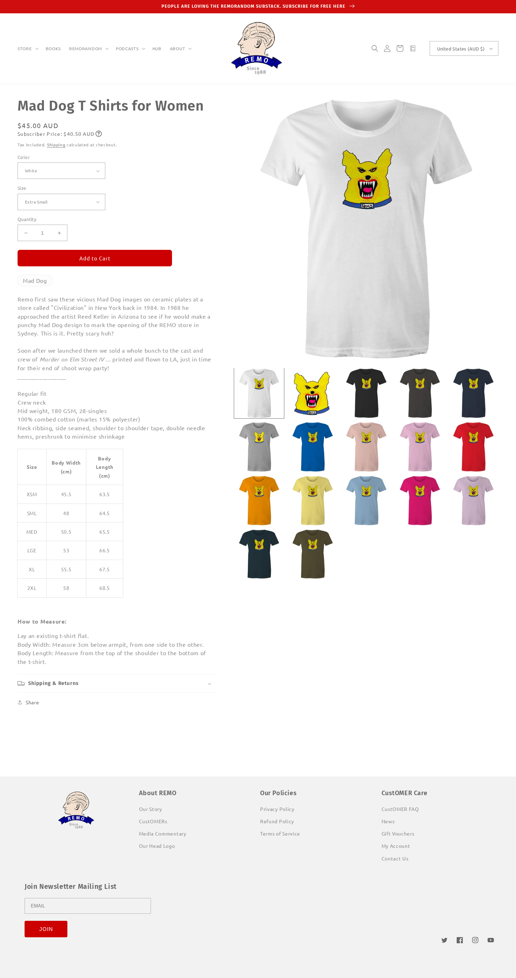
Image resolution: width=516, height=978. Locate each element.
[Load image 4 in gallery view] (420, 393)
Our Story (150, 809)
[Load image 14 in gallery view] (420, 500)
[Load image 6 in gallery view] (259, 447)
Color (24, 157)
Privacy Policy (277, 809)
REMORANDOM (85, 48)
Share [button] (32, 702)
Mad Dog (35, 280)
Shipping (56, 144)
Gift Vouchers (398, 833)
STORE (25, 48)
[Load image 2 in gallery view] (312, 393)
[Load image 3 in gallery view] (366, 393)
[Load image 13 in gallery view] (366, 500)
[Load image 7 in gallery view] (312, 447)
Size (22, 188)
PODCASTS (127, 48)
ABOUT (177, 48)
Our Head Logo (157, 846)
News (388, 821)
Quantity (27, 219)
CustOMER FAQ (400, 809)
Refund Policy (277, 821)
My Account (396, 846)
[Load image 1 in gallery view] (259, 393)
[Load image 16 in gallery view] (259, 554)
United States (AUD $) (460, 49)
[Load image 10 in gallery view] (473, 447)
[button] (27, 49)
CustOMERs (153, 821)
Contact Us (395, 858)
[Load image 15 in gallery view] (473, 500)
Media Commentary (162, 833)
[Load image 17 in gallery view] (312, 554)
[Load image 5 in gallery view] (473, 393)
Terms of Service (280, 833)
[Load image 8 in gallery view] (366, 447)
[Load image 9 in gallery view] (420, 447)
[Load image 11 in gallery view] (259, 500)
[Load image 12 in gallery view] (312, 500)
